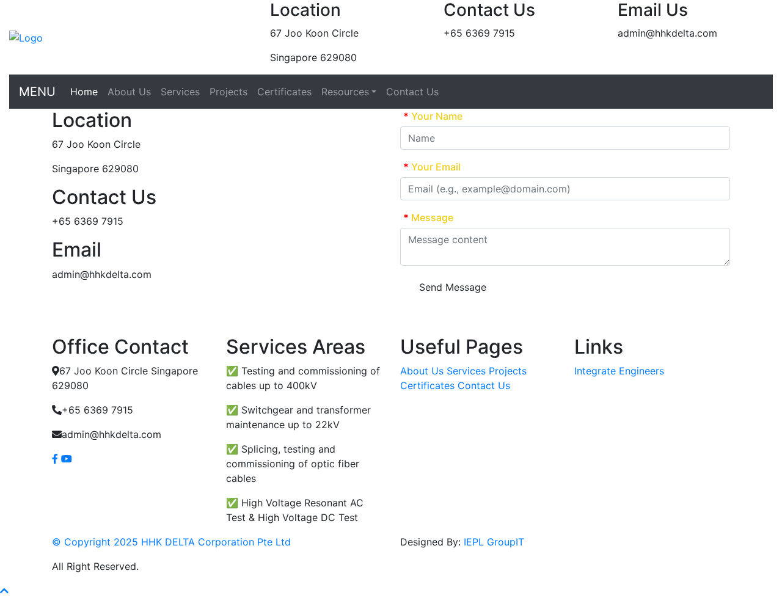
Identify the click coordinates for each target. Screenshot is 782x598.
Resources (345, 92)
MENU (37, 91)
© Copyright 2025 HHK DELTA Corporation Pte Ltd (171, 542)
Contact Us (412, 92)
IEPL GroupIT (494, 542)
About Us (129, 92)
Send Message (452, 287)
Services (180, 92)
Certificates (284, 92)
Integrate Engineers (619, 371)
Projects (228, 92)
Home (84, 92)
